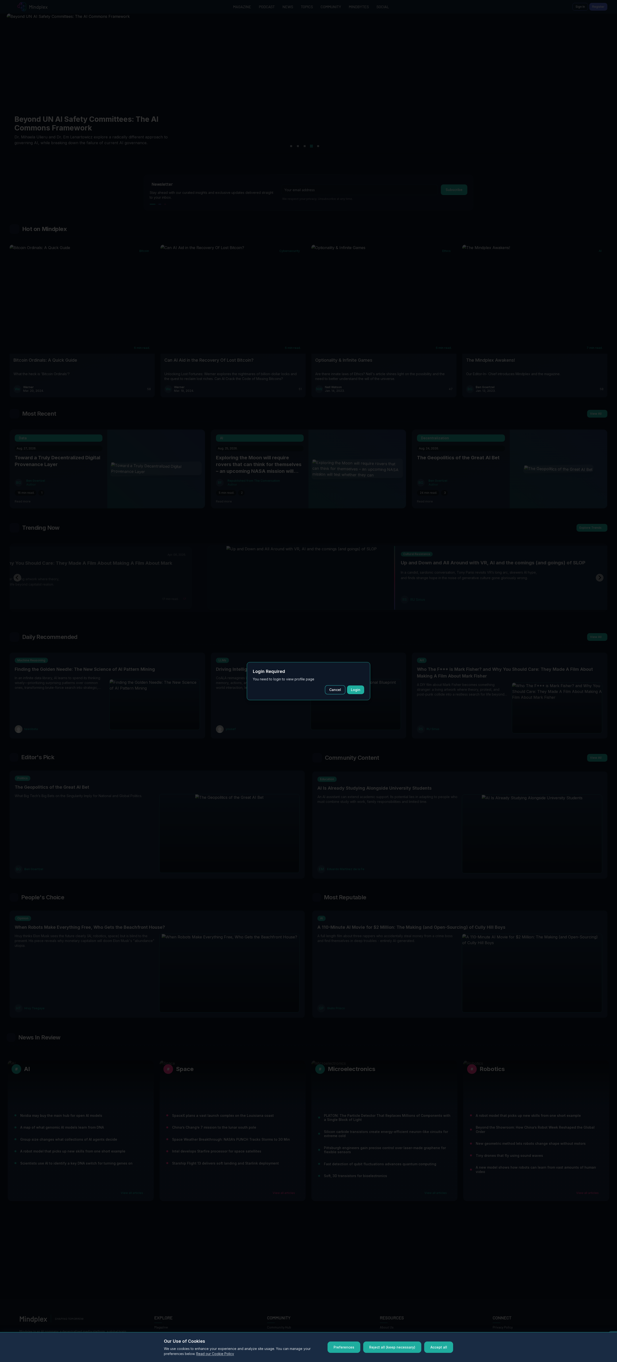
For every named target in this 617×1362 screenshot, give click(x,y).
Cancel (335, 690)
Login (355, 690)
